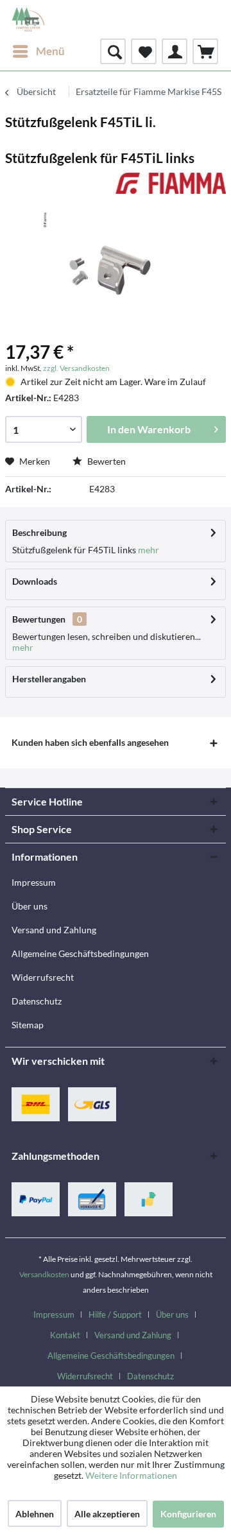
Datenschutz (37, 1000)
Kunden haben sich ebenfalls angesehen (90, 742)
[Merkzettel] (144, 51)
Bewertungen (38, 619)
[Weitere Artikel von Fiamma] (171, 184)
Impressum (34, 882)
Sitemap (28, 1024)
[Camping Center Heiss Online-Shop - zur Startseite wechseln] (28, 19)
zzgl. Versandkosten (76, 368)
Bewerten (105, 461)
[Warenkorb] (205, 51)
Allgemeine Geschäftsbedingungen (80, 953)
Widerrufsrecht (43, 977)
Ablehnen (34, 1513)
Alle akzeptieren (107, 1513)
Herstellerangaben (49, 678)
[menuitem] (38, 51)
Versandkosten (44, 1274)
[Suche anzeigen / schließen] (113, 51)
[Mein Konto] (174, 51)
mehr (147, 549)
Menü (50, 51)
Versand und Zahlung (54, 929)
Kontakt (65, 1335)
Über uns (29, 906)
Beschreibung (39, 532)
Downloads (34, 581)
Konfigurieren (188, 1513)
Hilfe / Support (115, 1314)
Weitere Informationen (131, 1475)
